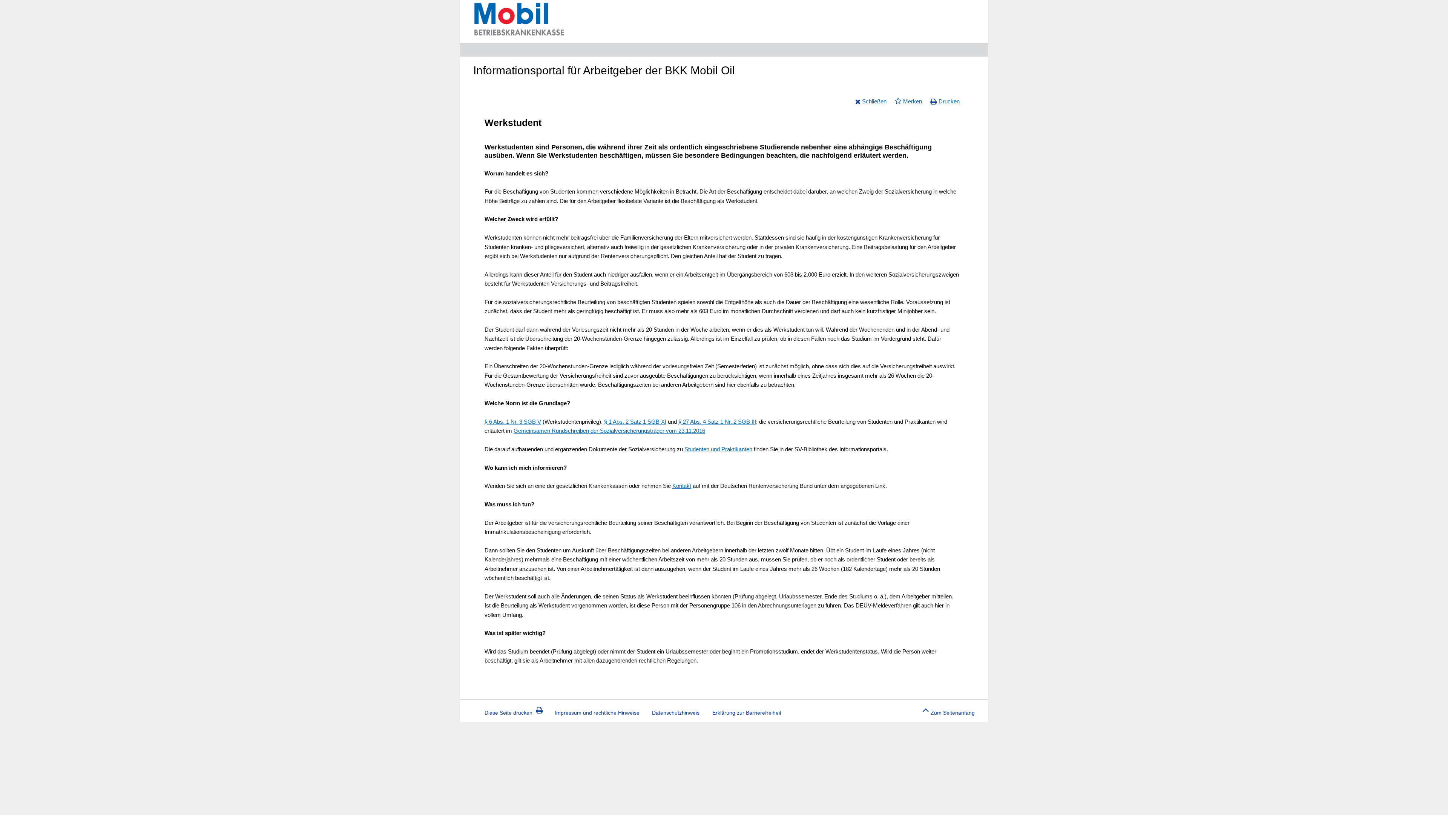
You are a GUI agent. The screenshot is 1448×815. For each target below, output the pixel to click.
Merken (912, 101)
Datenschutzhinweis (675, 713)
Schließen (874, 101)
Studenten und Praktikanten (718, 449)
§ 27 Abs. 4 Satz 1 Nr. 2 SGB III (717, 421)
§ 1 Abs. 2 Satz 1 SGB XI (635, 421)
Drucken (949, 101)
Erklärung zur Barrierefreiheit (746, 713)
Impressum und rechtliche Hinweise (597, 713)
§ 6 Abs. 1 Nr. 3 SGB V (513, 421)
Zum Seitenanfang (953, 713)
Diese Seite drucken (508, 713)
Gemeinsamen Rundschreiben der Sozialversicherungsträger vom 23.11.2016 (609, 430)
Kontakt (681, 486)
